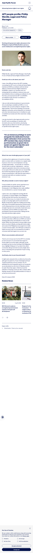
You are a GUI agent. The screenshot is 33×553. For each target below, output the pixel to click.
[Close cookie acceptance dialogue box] (30, 528)
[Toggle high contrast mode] (2, 417)
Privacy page (26, 536)
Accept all (16, 549)
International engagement (9, 30)
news (3, 303)
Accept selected (16, 546)
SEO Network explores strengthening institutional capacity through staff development (10, 308)
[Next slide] (7, 318)
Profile (6, 26)
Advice (20, 30)
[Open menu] (29, 2)
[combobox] (10, 37)
